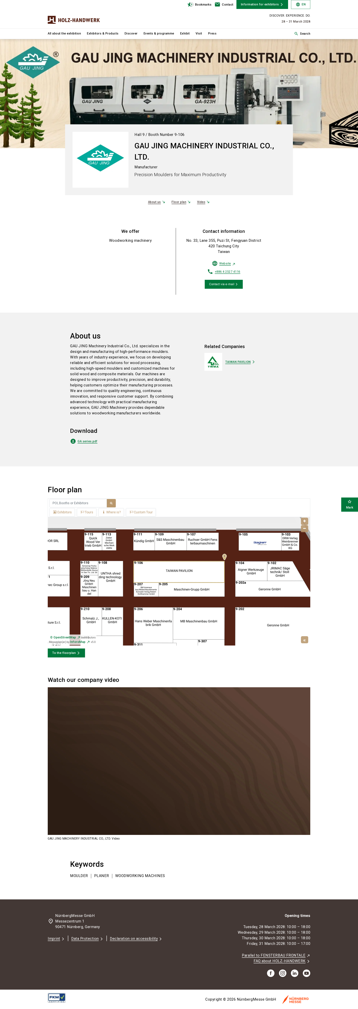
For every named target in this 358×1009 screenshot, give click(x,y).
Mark (349, 504)
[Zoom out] (304, 528)
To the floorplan (64, 653)
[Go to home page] (78, 14)
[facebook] (270, 973)
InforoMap (78, 642)
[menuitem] (67, 33)
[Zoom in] (304, 521)
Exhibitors (64, 512)
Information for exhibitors (260, 4)
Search (302, 34)
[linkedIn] (294, 973)
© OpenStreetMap (63, 637)
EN (301, 4)
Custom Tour (143, 512)
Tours (89, 512)
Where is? (113, 512)
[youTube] (306, 973)
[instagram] (282, 973)
